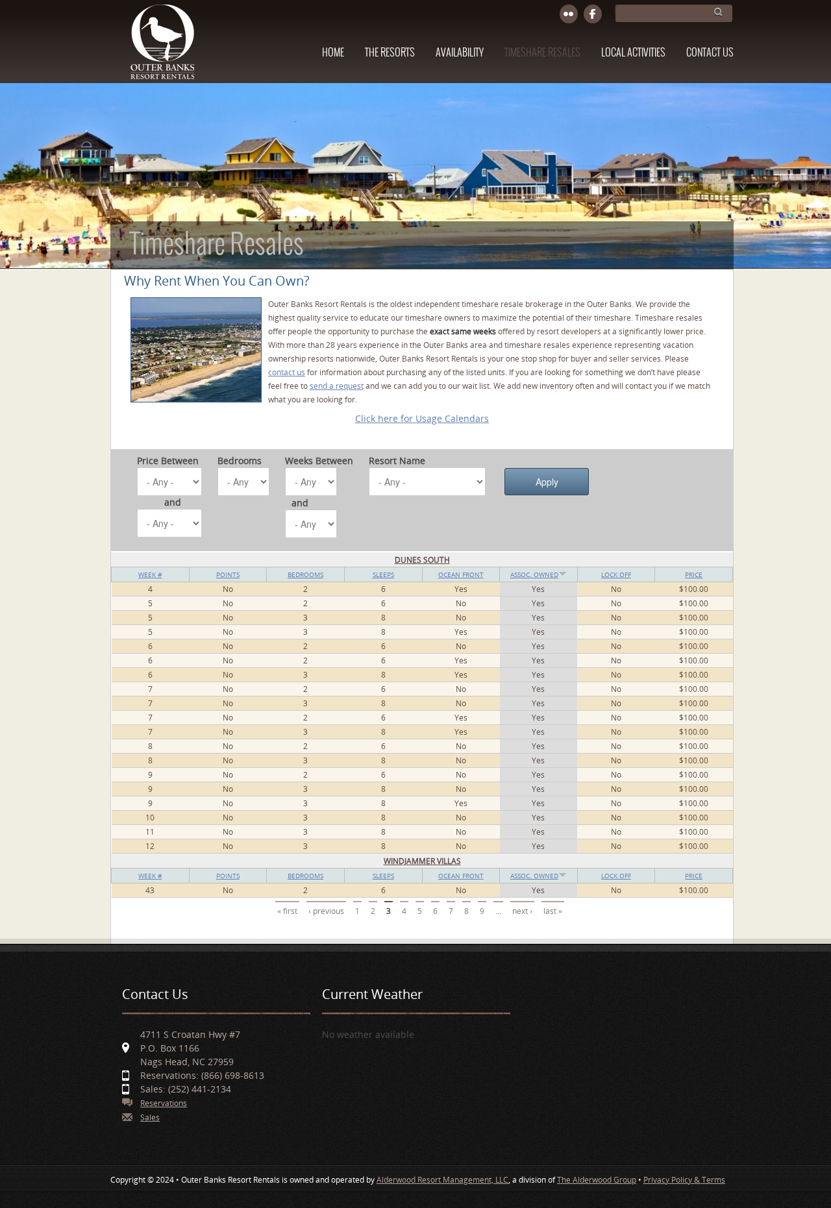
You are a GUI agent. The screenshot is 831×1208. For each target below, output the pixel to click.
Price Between (168, 460)
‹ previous (326, 911)
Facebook (593, 15)
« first (287, 911)
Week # (150, 574)
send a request (337, 385)
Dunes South (422, 559)
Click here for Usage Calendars (422, 418)
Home (333, 52)
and (172, 502)
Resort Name (397, 460)
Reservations (163, 1103)
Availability (460, 52)
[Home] (162, 48)
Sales (150, 1117)
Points (228, 574)
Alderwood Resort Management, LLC (442, 1179)
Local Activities (633, 52)
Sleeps (383, 574)
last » (552, 911)
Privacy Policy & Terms (684, 1179)
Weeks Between (319, 460)
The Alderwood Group (596, 1179)
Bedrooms (239, 460)
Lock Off (616, 574)
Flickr (569, 15)
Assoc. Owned (534, 574)
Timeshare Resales (542, 52)
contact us (286, 372)
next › (522, 911)
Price (693, 574)
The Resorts (390, 52)
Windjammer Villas (422, 861)
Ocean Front (461, 574)
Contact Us (710, 52)
